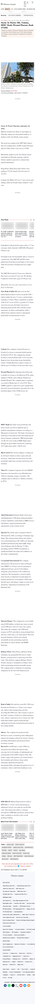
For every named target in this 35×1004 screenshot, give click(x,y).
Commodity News (7, 956)
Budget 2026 (20, 964)
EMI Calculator (6, 932)
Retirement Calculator (26, 932)
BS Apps (10, 977)
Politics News (13, 964)
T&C (18, 969)
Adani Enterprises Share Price (23, 885)
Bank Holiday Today (7, 903)
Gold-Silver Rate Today (19, 903)
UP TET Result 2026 (7, 911)
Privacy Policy (25, 969)
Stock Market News (20, 9)
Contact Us (12, 974)
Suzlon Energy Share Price (9, 885)
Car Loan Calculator (7, 935)
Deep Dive (15, 906)
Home (2, 9)
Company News (13, 953)
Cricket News (26, 956)
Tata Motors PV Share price (9, 891)
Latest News (5, 953)
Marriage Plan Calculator (23, 937)
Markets (7, 9)
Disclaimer (5, 972)
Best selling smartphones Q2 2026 (20, 900)
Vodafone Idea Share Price (21, 894)
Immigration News (17, 956)
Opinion (14, 961)
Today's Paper (6, 969)
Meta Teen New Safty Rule (22, 917)
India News (5, 964)
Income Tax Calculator (8, 929)
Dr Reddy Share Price (8, 894)
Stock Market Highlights (14, 15)
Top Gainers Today (7, 906)
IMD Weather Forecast (25, 906)
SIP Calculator (15, 932)
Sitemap (29, 974)
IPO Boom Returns (7, 909)
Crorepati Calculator (20, 929)
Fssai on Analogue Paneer (8, 920)
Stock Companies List (8, 944)
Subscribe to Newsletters (19, 944)
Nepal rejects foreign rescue (9, 923)
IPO (12, 9)
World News (25, 959)
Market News (22, 953)
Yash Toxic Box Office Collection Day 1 (11, 914)
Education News (6, 961)
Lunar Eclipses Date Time (8, 917)
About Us (13, 969)
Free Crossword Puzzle (8, 947)
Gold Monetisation (28, 15)
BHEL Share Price (21, 891)
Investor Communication (15, 972)
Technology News (16, 959)
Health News (20, 961)
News (10, 20)
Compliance (5, 974)
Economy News (28, 961)
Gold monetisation (18, 911)
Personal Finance (7, 959)
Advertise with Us (21, 974)
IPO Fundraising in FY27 (19, 909)
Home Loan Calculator (19, 935)
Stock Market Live (7, 900)
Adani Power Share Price (8, 888)
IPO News (29, 953)
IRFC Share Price (20, 888)
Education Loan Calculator (9, 937)
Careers (4, 977)
